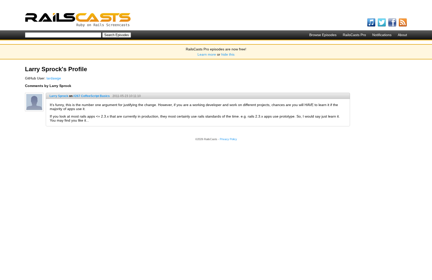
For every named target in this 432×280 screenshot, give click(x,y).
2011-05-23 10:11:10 (126, 96)
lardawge (53, 78)
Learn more (207, 54)
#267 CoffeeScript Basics (91, 96)
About (402, 35)
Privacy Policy (228, 139)
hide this (227, 54)
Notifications (382, 35)
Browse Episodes (322, 35)
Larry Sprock (59, 96)
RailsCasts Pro (354, 35)
